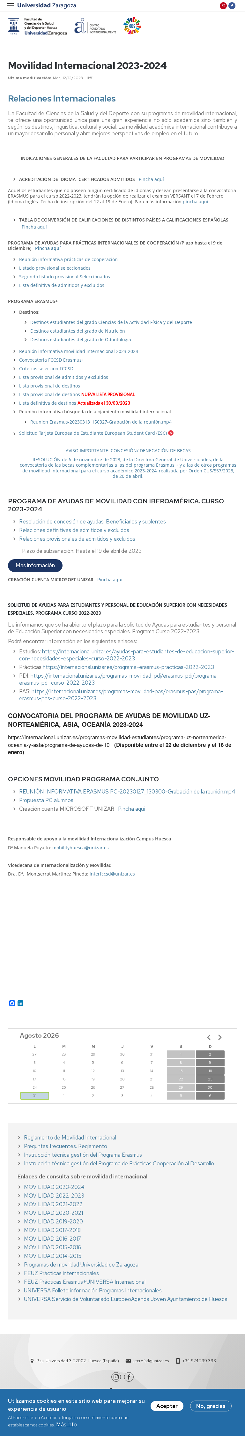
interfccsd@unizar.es (112, 874)
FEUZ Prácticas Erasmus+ (55, 1281)
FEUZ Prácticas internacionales (61, 1273)
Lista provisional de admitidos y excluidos (63, 377)
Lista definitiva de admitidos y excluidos (61, 285)
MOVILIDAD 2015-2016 (52, 1247)
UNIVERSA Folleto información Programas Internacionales (93, 1290)
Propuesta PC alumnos (46, 800)
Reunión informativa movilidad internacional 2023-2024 (78, 351)
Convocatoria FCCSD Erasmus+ (51, 360)
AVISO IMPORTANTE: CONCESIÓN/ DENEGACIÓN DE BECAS (128, 450)
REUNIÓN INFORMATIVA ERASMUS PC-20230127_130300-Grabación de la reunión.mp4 (127, 791)
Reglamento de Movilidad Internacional (70, 1137)
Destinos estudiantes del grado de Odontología (80, 339)
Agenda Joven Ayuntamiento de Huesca (179, 1299)
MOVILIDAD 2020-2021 (53, 1212)
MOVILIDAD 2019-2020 (53, 1221)
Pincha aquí (151, 179)
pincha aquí (195, 202)
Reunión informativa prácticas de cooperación (68, 259)
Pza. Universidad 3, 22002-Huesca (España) (77, 1361)
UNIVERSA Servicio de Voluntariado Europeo (77, 1299)
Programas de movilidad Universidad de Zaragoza (81, 1264)
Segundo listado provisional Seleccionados (64, 277)
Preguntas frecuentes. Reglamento (65, 1146)
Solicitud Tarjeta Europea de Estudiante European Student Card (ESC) (93, 433)
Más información (35, 565)
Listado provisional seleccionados (55, 268)
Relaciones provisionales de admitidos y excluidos (77, 538)
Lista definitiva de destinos (48, 403)
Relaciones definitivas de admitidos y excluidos (74, 530)
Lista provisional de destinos (49, 386)
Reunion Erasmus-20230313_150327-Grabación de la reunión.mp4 (101, 422)
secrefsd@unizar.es (151, 1361)
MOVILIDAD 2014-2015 (52, 1255)
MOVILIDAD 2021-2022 (53, 1204)
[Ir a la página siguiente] (219, 1037)
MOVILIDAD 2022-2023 (54, 1195)
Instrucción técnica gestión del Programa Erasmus (83, 1154)
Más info (66, 1424)
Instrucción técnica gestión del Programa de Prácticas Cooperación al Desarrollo (119, 1163)
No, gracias (211, 1406)
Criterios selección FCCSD (46, 368)
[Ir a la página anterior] (209, 1037)
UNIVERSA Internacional (115, 1281)
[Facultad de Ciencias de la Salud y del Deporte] (37, 26)
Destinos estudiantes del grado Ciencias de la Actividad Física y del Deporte (111, 322)
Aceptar (167, 1406)
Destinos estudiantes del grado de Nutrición (77, 331)
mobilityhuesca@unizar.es (80, 848)
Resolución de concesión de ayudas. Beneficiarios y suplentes (92, 521)
